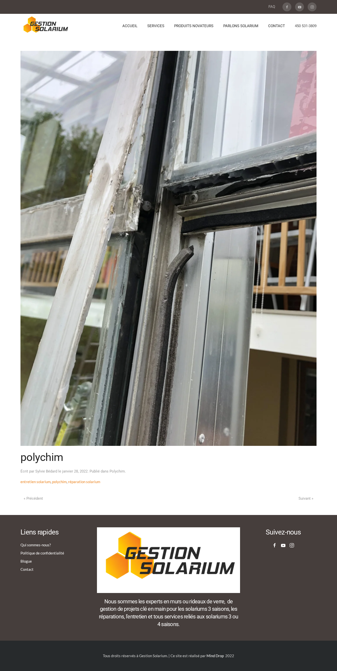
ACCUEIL (129, 26)
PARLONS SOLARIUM (240, 26)
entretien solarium (35, 481)
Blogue (26, 561)
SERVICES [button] (155, 26)
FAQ (271, 6)
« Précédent (33, 498)
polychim (59, 481)
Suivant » (306, 498)
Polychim (117, 471)
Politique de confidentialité (42, 553)
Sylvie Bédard (46, 471)
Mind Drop (215, 655)
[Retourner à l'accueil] (45, 26)
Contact (27, 569)
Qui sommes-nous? (35, 545)
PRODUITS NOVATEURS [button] (193, 26)
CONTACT (276, 26)
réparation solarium (84, 481)
